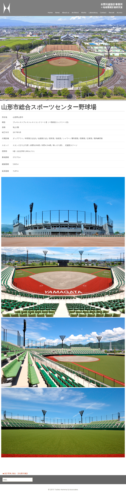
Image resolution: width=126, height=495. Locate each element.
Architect (75, 12)
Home (50, 12)
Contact (103, 12)
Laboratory (93, 12)
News (57, 12)
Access (119, 12)
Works (83, 12)
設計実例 (7, 473)
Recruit (111, 12)
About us (65, 12)
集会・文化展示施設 (20, 473)
